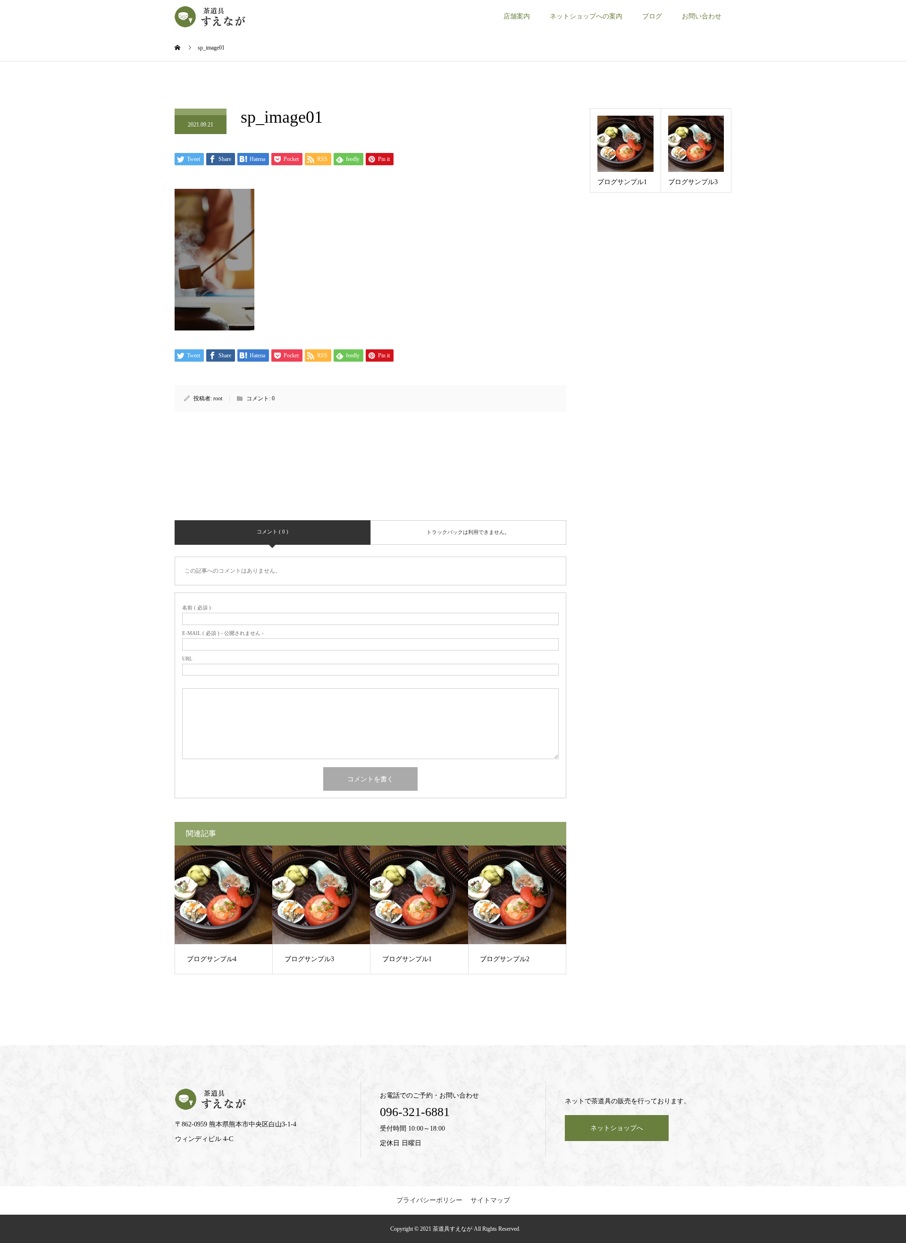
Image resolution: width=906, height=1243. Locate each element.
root (217, 398)
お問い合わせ (701, 16)
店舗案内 (516, 16)
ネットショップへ (616, 1128)
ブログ (652, 16)
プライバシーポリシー (429, 1200)
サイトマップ (490, 1200)
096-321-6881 (415, 1112)
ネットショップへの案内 (586, 16)
